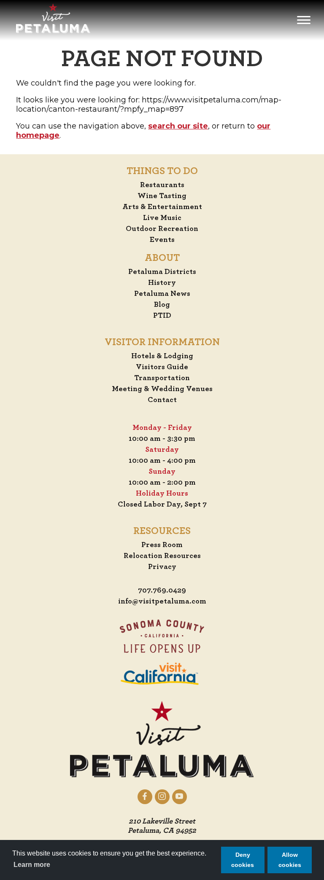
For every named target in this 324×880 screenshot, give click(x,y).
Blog (162, 305)
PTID (162, 315)
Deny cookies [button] (242, 859)
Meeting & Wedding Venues (162, 389)
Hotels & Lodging (162, 356)
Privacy (162, 567)
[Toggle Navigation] (304, 20)
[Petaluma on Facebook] (145, 796)
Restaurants (162, 185)
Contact (162, 400)
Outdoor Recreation (162, 229)
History (162, 283)
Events (162, 240)
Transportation (162, 378)
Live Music (162, 218)
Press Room (162, 545)
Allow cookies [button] (289, 859)
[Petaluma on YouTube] (179, 796)
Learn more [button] (32, 864)
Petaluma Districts (162, 272)
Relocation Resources (162, 556)
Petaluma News (162, 294)
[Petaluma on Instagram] (162, 796)
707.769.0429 (162, 590)
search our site (178, 126)
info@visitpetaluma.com (162, 601)
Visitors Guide (162, 367)
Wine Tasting (162, 196)
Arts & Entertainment (162, 207)
